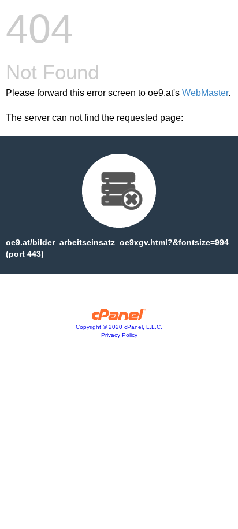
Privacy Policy (119, 335)
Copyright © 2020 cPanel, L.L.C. (119, 327)
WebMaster (205, 93)
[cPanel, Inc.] (119, 317)
